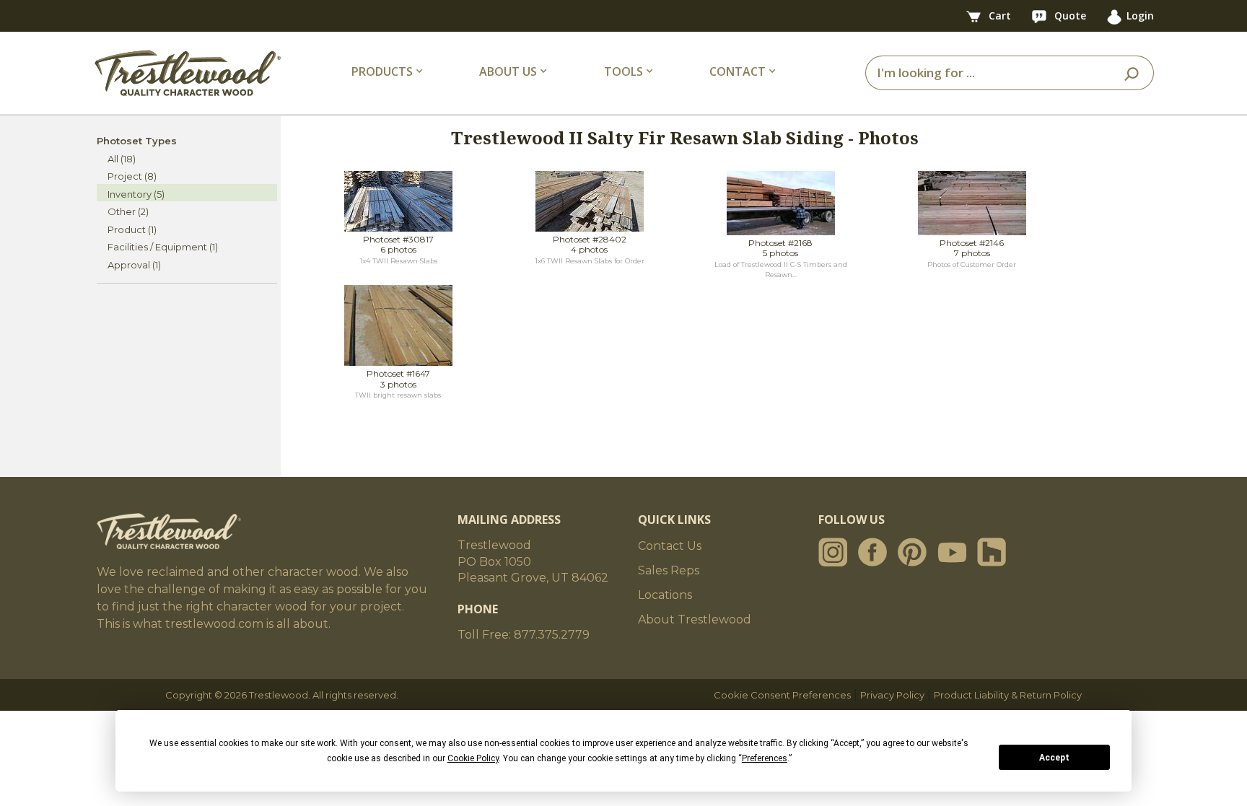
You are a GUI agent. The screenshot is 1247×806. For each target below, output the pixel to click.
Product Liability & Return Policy (1008, 695)
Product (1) (132, 229)
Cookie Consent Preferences (782, 695)
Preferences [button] (764, 758)
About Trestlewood (694, 619)
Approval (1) (134, 265)
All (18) (122, 159)
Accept (1054, 758)
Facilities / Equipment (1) (163, 247)
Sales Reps (668, 570)
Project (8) (132, 176)
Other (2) (128, 211)
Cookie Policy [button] (473, 758)
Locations (665, 595)
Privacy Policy (892, 695)
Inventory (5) (136, 194)
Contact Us (669, 546)
